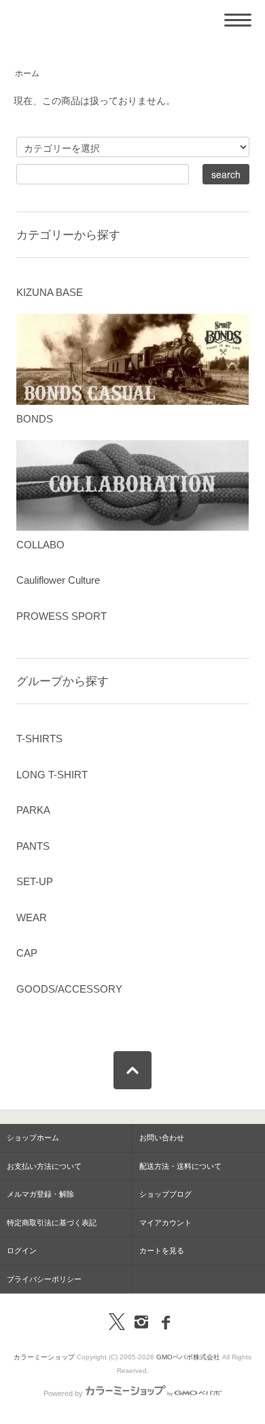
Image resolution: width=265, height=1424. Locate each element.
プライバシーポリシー (44, 1279)
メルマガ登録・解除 (40, 1194)
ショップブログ (165, 1194)
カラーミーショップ (44, 1357)
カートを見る (161, 1250)
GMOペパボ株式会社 (188, 1357)
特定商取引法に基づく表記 (51, 1223)
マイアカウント (165, 1223)
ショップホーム (33, 1137)
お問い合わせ (161, 1137)
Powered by (63, 1393)
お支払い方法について (44, 1166)
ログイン (22, 1250)
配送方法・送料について (180, 1166)
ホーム (27, 73)
